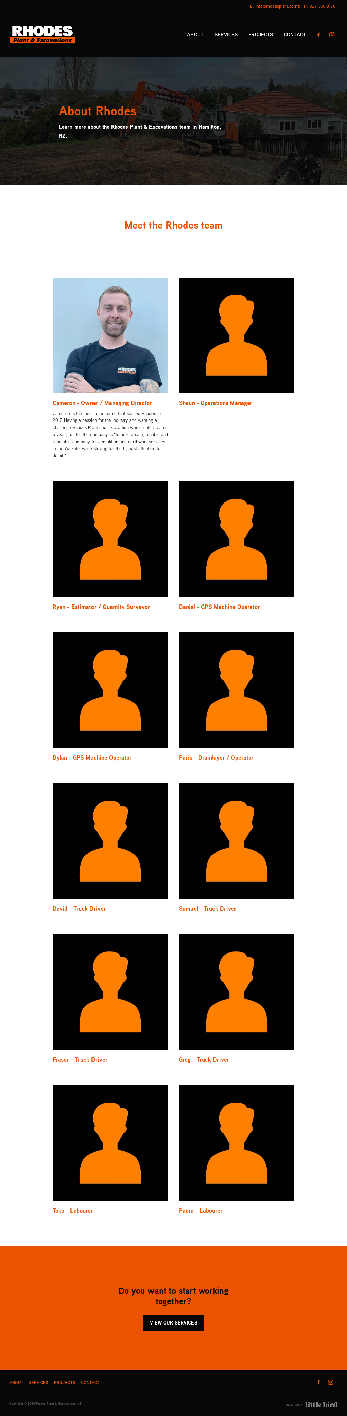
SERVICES (226, 34)
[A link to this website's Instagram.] (332, 34)
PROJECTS (260, 34)
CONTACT (295, 34)
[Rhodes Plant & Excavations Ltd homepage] (42, 34)
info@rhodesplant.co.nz (278, 6)
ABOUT (195, 34)
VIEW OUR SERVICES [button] (173, 1322)
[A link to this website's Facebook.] (318, 34)
